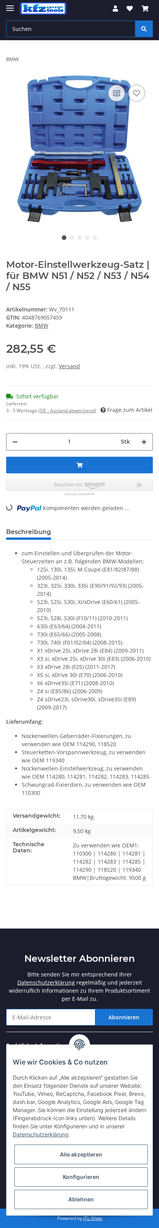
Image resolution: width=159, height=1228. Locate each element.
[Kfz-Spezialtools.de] (43, 8)
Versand (69, 366)
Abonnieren (123, 1017)
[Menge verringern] (15, 442)
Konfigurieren (81, 1177)
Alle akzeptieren (81, 1154)
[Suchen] (144, 28)
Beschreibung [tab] (28, 532)
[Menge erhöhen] (143, 442)
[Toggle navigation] (10, 5)
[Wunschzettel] (129, 8)
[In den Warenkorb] (79, 465)
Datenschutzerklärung (46, 982)
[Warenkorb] (145, 8)
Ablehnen (81, 1199)
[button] (115, 8)
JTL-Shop (92, 1218)
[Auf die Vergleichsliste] (116, 93)
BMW (41, 325)
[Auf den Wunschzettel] (136, 93)
